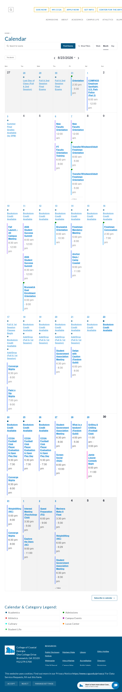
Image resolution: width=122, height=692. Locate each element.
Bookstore (101, 665)
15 (88, 205)
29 (40, 72)
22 (88, 316)
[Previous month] (54, 58)
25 (24, 417)
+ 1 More (58, 588)
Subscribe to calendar (103, 598)
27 (56, 417)
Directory (101, 660)
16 (104, 205)
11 (24, 205)
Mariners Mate (68, 652)
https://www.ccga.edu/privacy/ (88, 673)
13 (56, 205)
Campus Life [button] (92, 20)
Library (83, 652)
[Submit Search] (10, 9)
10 (8, 205)
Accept (11, 683)
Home (7, 33)
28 (24, 72)
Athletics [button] (108, 20)
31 (72, 72)
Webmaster (50, 660)
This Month (10, 57)
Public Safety (85, 665)
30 (56, 72)
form (38, 677)
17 (8, 316)
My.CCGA (56, 9)
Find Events (68, 46)
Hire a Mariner (68, 660)
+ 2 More (74, 199)
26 (40, 417)
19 (40, 316)
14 (72, 205)
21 (72, 316)
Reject (25, 683)
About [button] (64, 20)
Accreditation (85, 660)
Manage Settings (44, 683)
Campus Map (67, 665)
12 (40, 205)
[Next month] (78, 58)
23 (104, 316)
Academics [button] (77, 20)
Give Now (41, 9)
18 (24, 316)
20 (56, 316)
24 (8, 417)
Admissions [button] (52, 20)
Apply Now (73, 9)
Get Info (89, 9)
